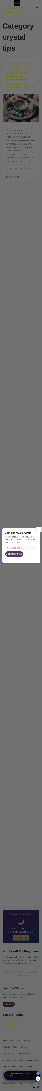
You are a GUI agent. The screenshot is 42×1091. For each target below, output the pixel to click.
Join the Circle (14, 554)
